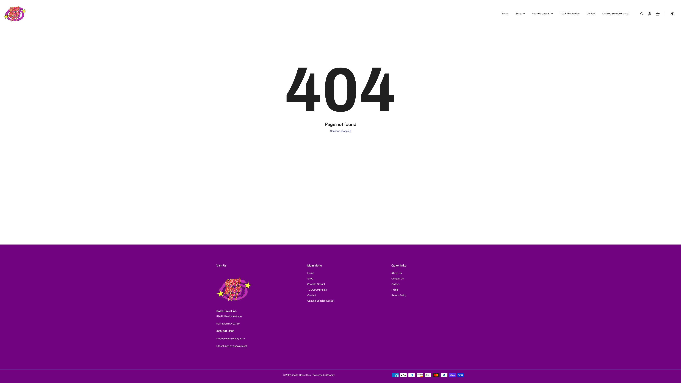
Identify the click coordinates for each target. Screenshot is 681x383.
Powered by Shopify (324, 375)
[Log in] (650, 13)
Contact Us (397, 278)
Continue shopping (340, 131)
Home (310, 273)
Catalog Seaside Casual (320, 300)
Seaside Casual (316, 284)
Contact (311, 295)
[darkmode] (671, 14)
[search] (642, 13)
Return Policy (398, 295)
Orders (395, 284)
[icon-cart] (657, 13)
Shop (310, 278)
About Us (396, 273)
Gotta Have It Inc (301, 375)
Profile (394, 289)
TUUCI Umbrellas (317, 289)
